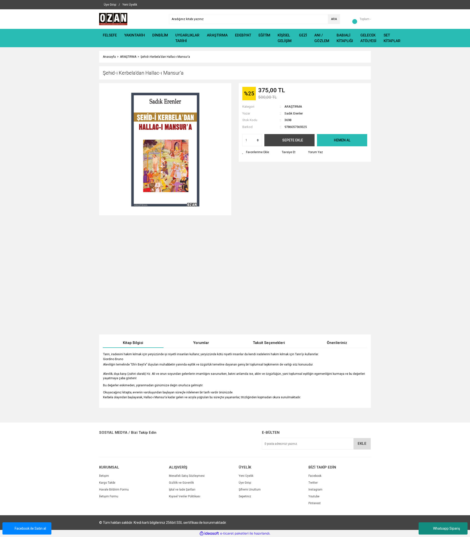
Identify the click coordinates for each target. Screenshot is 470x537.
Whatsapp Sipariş (446, 528)
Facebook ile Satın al (30, 528)
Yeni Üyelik (246, 476)
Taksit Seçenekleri (269, 343)
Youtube (313, 496)
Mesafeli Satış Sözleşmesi (187, 476)
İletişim (104, 476)
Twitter (313, 482)
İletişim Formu (108, 496)
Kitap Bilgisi (133, 343)
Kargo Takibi (107, 482)
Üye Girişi (245, 482)
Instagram (315, 489)
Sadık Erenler (293, 113)
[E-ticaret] (234, 533)
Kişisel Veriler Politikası (184, 496)
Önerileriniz (337, 343)
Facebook (314, 476)
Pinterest (314, 503)
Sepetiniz (245, 496)
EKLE (362, 443)
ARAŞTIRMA (293, 106)
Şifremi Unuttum (250, 489)
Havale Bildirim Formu (114, 489)
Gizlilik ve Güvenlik (181, 482)
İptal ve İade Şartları (182, 489)
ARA (334, 19)
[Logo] (113, 19)
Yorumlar (201, 343)
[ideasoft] (209, 533)
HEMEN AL (342, 140)
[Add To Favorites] (255, 152)
